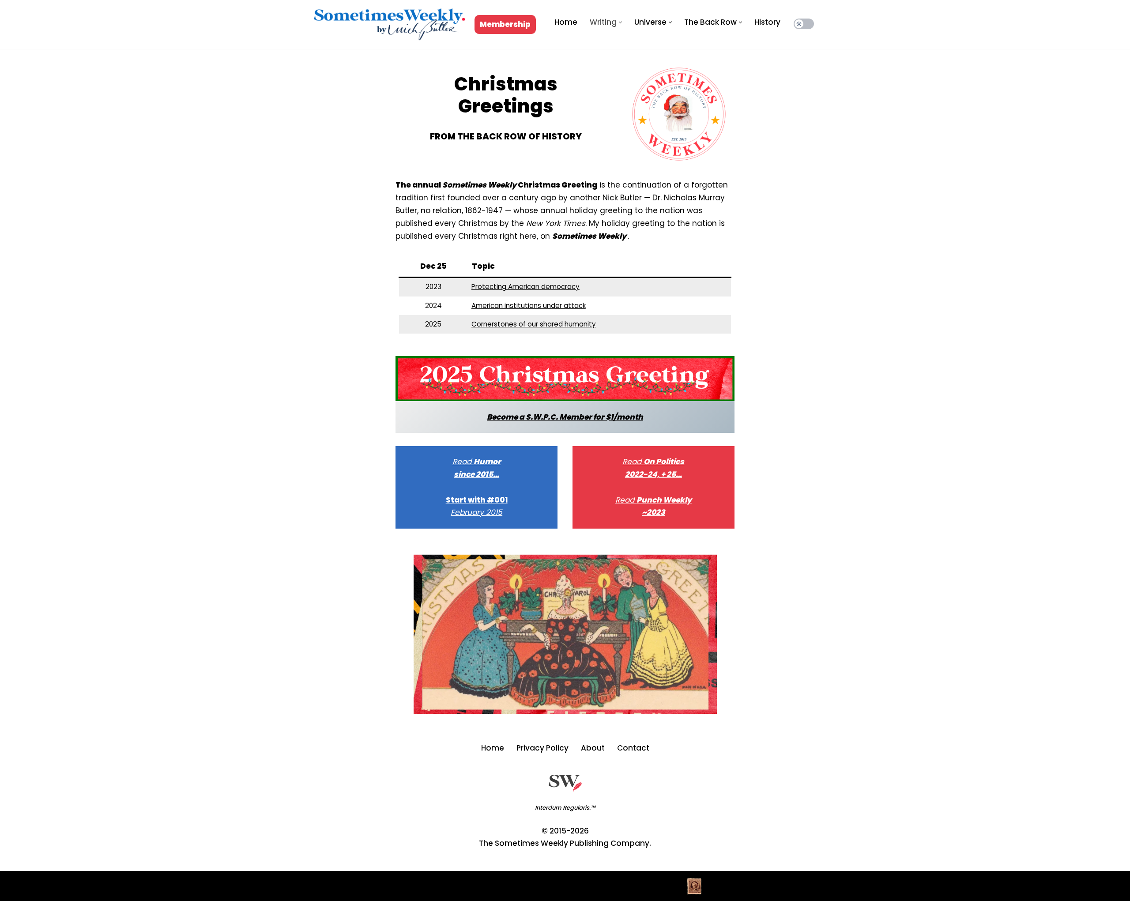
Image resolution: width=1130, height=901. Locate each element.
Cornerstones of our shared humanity (533, 324)
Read (463, 461)
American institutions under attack (528, 305)
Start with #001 (477, 500)
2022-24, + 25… (653, 474)
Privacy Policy (542, 748)
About (593, 748)
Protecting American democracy (525, 286)
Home (565, 22)
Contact (633, 748)
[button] (620, 22)
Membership (505, 24)
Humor (487, 461)
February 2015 (476, 512)
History (767, 22)
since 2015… (476, 474)
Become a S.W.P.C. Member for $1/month (565, 417)
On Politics (664, 461)
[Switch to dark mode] (804, 24)
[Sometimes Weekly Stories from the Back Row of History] (389, 24)
